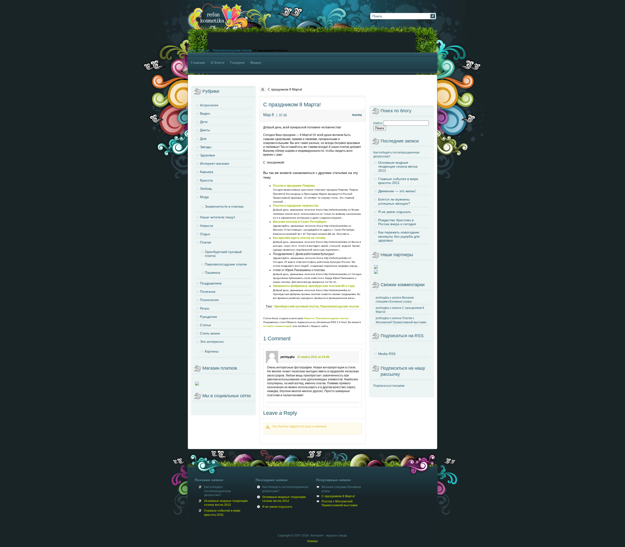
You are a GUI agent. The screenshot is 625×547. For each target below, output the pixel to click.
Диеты (205, 130)
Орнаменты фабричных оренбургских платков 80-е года (314, 286)
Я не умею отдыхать (394, 212)
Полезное (208, 292)
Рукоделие (208, 317)
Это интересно (212, 342)
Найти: (378, 123)
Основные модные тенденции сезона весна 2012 (397, 166)
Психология (209, 300)
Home (192, 50)
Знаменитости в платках (224, 206)
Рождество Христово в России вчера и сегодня (397, 222)
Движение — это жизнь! (397, 191)
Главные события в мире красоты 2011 (398, 181)
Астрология (209, 105)
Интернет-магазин (214, 163)
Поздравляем (211, 283)
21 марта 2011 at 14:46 (313, 357)
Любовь (206, 189)
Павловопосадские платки (232, 50)
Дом (203, 139)
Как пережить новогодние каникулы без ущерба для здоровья (399, 236)
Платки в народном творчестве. (296, 205)
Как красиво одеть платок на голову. (299, 238)
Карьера (206, 172)
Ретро (204, 308)
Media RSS (387, 354)
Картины (212, 351)
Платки (204, 50)
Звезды (205, 147)
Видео (205, 113)
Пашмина (212, 272)
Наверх (312, 541)
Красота (206, 180)
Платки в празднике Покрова (294, 185)
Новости (309, 318)
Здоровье (207, 155)
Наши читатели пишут (217, 217)
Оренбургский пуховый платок (296, 306)
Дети (204, 122)
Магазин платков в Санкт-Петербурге (300, 221)
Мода (204, 197)
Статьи (205, 325)
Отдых (205, 234)
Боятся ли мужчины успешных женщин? (394, 201)
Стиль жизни (210, 333)
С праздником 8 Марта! (338, 496)
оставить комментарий (277, 326)
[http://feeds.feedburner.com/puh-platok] (401, 347)
